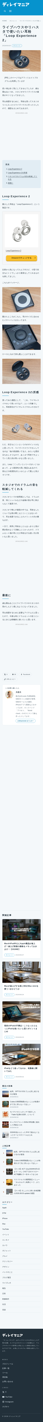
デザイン (5, 1267)
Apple (4, 1208)
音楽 (4, 1310)
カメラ (4, 1245)
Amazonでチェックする (21, 258)
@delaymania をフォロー (25, 721)
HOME (4, 21)
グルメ (4, 1256)
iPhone (4, 1218)
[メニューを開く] (10, 11)
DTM (4, 1213)
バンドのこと (7, 1272)
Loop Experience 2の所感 (17, 173)
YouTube (5, 1229)
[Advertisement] (21, 135)
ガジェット (13, 21)
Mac (4, 1224)
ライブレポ (6, 1283)
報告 (4, 1288)
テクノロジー (7, 1261)
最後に (10, 183)
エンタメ (5, 1240)
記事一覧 (6, 1368)
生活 (4, 1304)
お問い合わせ (7, 1381)
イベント (5, 1235)
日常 (4, 1294)
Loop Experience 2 (15, 169)
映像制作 (5, 1299)
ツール (5, 1373)
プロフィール (7, 1364)
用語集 (5, 1377)
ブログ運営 (6, 1277)
